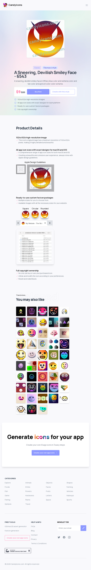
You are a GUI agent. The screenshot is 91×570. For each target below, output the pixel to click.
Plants (27, 500)
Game (7, 495)
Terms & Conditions (39, 543)
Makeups (70, 495)
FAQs (33, 526)
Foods (7, 487)
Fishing (7, 500)
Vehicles (70, 491)
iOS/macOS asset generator (16, 526)
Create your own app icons (44, 453)
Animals (28, 483)
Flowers (28, 491)
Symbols (8, 504)
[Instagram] (69, 537)
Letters (49, 495)
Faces (48, 487)
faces (37, 67)
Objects (49, 483)
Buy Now (38, 92)
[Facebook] (64, 537)
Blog (32, 531)
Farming (70, 487)
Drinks (27, 487)
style (50, 67)
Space (48, 500)
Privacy (33, 539)
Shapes (70, 483)
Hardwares (29, 495)
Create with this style (60, 92)
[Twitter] (59, 537)
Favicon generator (12, 531)
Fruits (48, 491)
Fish (6, 491)
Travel (27, 504)
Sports (69, 500)
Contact (34, 535)
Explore (8, 483)
